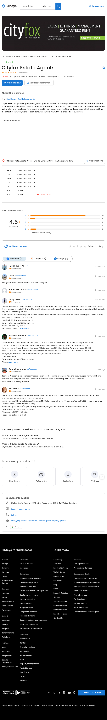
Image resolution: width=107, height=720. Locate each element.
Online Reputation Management (34, 591)
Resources (58, 580)
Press (56, 589)
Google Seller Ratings (7, 581)
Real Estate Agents (38, 56)
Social (4, 597)
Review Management (29, 582)
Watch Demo (59, 572)
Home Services (26, 655)
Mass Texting (7, 606)
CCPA (57, 705)
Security (37, 705)
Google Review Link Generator (86, 586)
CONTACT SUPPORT (91, 692)
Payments (6, 610)
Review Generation (28, 586)
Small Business (26, 564)
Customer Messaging (29, 595)
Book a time (59, 576)
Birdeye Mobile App (10, 666)
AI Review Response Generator (87, 582)
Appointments (8, 601)
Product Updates (61, 593)
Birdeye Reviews (60, 605)
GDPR (44, 705)
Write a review (96, 6)
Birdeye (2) (62, 258)
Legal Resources (60, 614)
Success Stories (60, 601)
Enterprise (24, 568)
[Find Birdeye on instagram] (64, 692)
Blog (55, 584)
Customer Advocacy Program (86, 611)
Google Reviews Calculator (85, 578)
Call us (14, 515)
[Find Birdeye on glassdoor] (74, 692)
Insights (5, 628)
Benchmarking (8, 633)
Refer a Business (81, 607)
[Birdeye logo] (10, 6)
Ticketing (6, 637)
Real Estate (21, 56)
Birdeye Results (60, 610)
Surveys (5, 624)
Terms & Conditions (10, 705)
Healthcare (24, 651)
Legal (22, 659)
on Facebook (30, 266)
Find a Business (80, 595)
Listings (5, 564)
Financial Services (27, 647)
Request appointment (40, 82)
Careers (57, 597)
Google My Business (28, 611)
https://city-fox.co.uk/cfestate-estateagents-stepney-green (38, 520)
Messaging (6, 620)
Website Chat (26, 603)
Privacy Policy (26, 705)
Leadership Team (61, 568)
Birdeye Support (80, 603)
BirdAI (4, 647)
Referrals (5, 572)
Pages (4, 576)
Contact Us (58, 618)
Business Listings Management (33, 620)
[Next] (101, 476)
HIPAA (50, 705)
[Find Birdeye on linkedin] (59, 692)
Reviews (5, 568)
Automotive (25, 639)
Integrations (7, 656)
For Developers (80, 599)
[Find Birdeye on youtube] (69, 692)
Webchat (6, 593)
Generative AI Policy (69, 705)
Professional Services (83, 568)
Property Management (29, 664)
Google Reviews (26, 607)
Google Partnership (7, 661)
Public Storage (26, 668)
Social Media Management (31, 628)
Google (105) (40, 258)
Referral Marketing (27, 599)
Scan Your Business (82, 591)
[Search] (58, 6)
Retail (22, 676)
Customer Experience (29, 624)
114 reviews (23, 72)
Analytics (6, 651)
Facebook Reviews (27, 616)
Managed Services (81, 564)
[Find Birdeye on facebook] (49, 692)
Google (17, 527)
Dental (22, 643)
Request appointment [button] (20, 509)
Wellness (23, 680)
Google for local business (30, 578)
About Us (57, 564)
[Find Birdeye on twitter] (54, 692)
